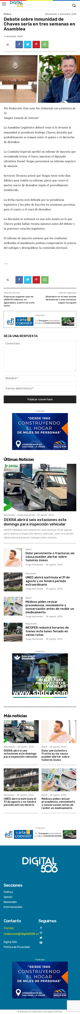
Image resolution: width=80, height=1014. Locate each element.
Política (7, 14)
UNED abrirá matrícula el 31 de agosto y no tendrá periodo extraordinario (47, 581)
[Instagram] (41, 933)
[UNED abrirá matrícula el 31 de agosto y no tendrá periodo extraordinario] (13, 582)
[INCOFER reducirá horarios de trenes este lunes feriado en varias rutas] (13, 632)
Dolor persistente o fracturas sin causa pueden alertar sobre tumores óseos (50, 556)
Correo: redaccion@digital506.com (23, 931)
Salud (28, 549)
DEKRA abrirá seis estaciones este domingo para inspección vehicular (35, 522)
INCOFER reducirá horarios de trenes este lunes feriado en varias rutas (47, 631)
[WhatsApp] (45, 44)
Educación (30, 574)
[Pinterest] (36, 44)
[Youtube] (41, 942)
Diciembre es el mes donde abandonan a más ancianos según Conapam (61, 299)
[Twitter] (27, 44)
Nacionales (9, 515)
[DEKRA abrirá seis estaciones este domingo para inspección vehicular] (40, 487)
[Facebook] (19, 44)
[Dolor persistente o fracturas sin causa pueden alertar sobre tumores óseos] (13, 557)
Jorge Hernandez (26, 515)
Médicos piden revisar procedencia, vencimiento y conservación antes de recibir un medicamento (49, 607)
